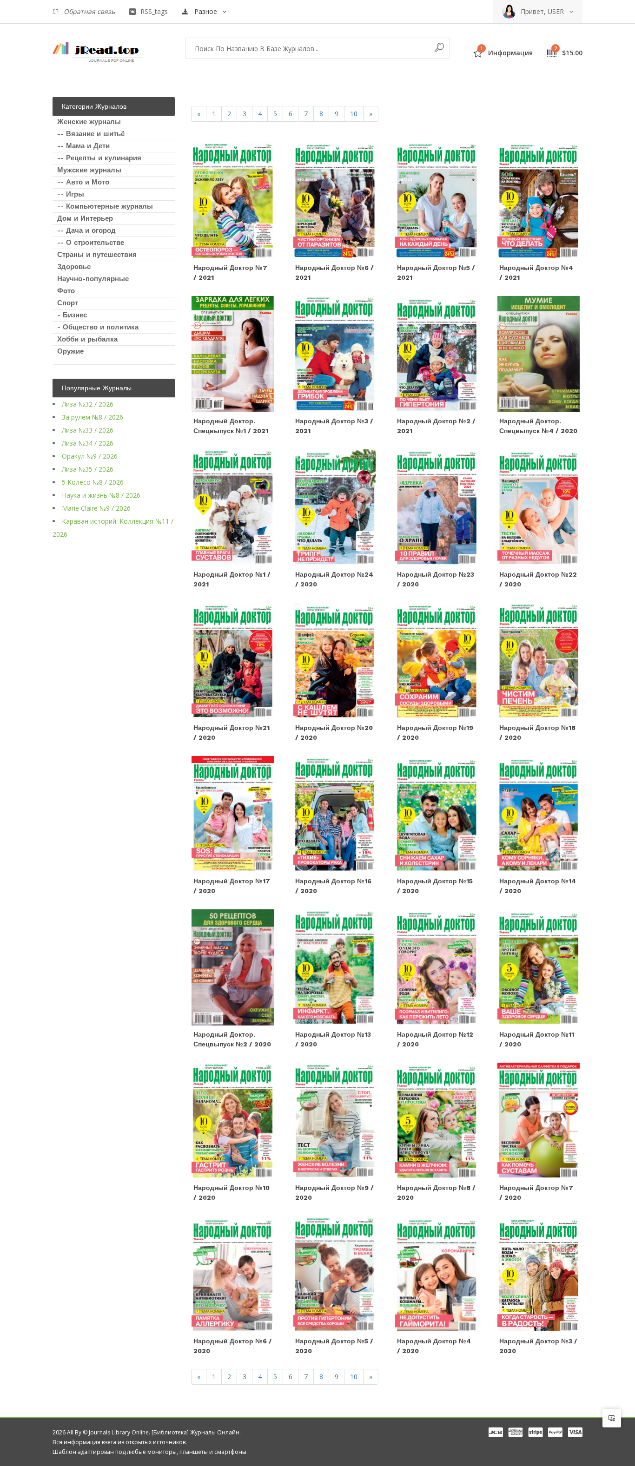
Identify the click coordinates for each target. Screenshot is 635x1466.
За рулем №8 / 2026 (92, 417)
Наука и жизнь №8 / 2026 (101, 495)
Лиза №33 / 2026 (87, 430)
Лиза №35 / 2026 (87, 469)
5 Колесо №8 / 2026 (93, 482)
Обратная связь (89, 11)
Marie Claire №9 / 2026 (96, 508)
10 (353, 113)
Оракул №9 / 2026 (90, 456)
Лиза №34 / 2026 (87, 443)
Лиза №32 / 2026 (87, 404)
